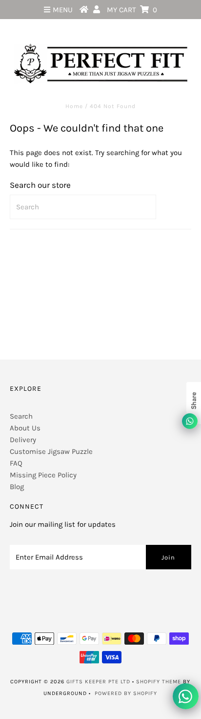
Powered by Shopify (126, 693)
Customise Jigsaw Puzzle (51, 451)
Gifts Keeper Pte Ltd (98, 681)
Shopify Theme (158, 681)
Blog (17, 486)
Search (21, 416)
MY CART (132, 9)
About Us (25, 428)
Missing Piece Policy (43, 475)
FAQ (16, 463)
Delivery (23, 439)
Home (74, 106)
